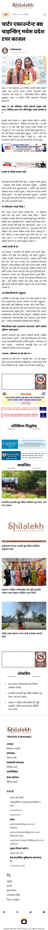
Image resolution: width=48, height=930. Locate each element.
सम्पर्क (9, 885)
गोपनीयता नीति (13, 895)
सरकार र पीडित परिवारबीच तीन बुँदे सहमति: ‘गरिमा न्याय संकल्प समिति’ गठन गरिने (21, 591)
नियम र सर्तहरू (13, 899)
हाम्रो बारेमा (11, 890)
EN (6, 14)
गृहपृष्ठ (9, 881)
